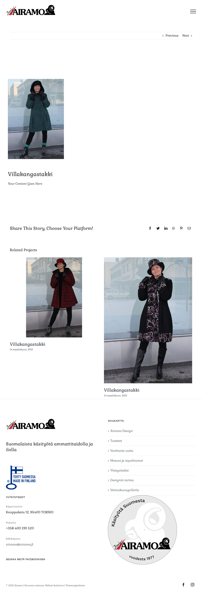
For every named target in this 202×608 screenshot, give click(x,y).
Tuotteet (116, 441)
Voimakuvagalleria (124, 490)
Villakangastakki (27, 344)
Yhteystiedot (119, 470)
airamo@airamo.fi (19, 544)
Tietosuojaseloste (75, 585)
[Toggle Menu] (193, 11)
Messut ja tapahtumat (126, 460)
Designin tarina (122, 480)
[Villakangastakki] (54, 297)
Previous (172, 35)
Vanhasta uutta (121, 451)
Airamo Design (121, 431)
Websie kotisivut (54, 585)
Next (185, 35)
